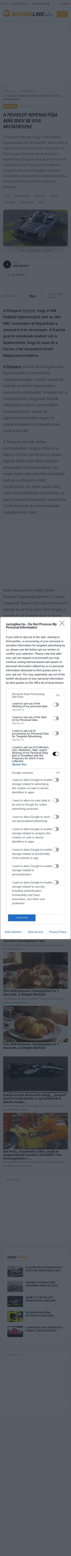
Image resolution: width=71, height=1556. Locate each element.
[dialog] (35, 778)
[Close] (63, 624)
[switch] (56, 705)
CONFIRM (22, 918)
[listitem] (35, 695)
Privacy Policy (57, 931)
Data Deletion (13, 931)
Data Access (35, 931)
